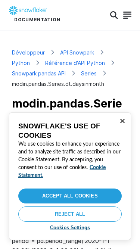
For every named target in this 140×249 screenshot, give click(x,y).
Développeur (28, 52)
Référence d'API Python (75, 63)
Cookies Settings (70, 227)
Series (89, 73)
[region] (70, 176)
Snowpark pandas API (39, 73)
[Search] (114, 15)
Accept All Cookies (69, 196)
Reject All (70, 214)
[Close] (122, 121)
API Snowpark (77, 52)
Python (21, 63)
